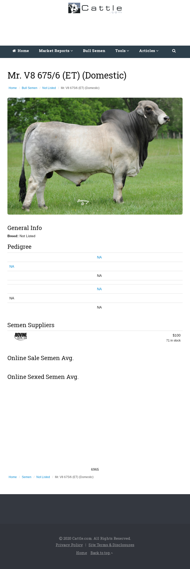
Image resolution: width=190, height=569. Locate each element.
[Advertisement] (96, 28)
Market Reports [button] (55, 50)
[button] (174, 51)
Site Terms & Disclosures (111, 544)
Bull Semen (94, 50)
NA (99, 257)
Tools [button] (121, 50)
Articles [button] (147, 50)
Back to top (101, 552)
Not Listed (49, 88)
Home (23, 50)
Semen (26, 477)
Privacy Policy (69, 544)
